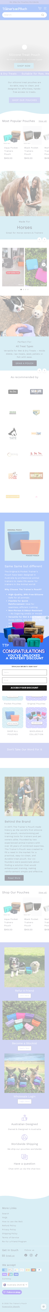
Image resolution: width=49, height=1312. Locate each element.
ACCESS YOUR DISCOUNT (24, 688)
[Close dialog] (47, 618)
